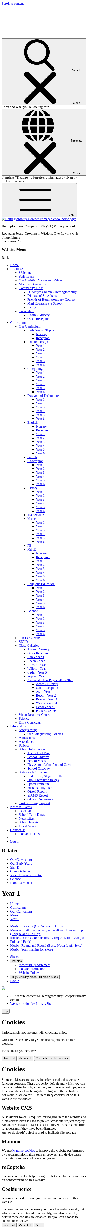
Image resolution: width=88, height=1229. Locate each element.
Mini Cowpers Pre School (44, 303)
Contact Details (29, 834)
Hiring (31, 307)
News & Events (21, 807)
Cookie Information (32, 969)
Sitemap (15, 956)
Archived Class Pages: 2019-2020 (50, 680)
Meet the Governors (32, 284)
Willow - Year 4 (37, 668)
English (32, 422)
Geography (35, 461)
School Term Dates (32, 814)
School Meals (36, 761)
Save (39, 1225)
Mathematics (35, 515)
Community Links (31, 288)
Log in (14, 841)
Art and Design (37, 342)
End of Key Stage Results (44, 776)
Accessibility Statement (34, 965)
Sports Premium (38, 784)
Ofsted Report (36, 791)
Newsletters (27, 818)
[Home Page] (39, 219)
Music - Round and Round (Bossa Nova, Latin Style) (46, 945)
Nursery (41, 334)
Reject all (9, 1058)
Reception (43, 338)
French (32, 457)
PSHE (31, 549)
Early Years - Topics (40, 330)
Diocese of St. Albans (42, 295)
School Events (28, 822)
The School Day (38, 753)
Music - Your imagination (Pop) (31, 949)
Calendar (25, 811)
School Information (32, 749)
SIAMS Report (37, 795)
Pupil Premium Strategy (43, 780)
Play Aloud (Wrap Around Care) (49, 764)
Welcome (25, 272)
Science (32, 611)
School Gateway (38, 768)
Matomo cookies (23, 1150)
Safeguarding (28, 730)
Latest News (27, 826)
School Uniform (38, 757)
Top (5, 1011)
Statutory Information (33, 772)
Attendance (26, 741)
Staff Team (26, 276)
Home (14, 265)
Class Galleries (29, 645)
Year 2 (40, 349)
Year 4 (40, 357)
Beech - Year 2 (37, 661)
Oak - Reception (38, 319)
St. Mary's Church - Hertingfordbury (52, 292)
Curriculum (26, 311)
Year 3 (40, 353)
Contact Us (17, 830)
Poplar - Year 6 (37, 676)
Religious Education (41, 584)
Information (18, 726)
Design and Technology (43, 395)
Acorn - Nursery (38, 315)
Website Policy (29, 972)
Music (31, 518)
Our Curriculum (29, 326)
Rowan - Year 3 (37, 665)
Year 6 (40, 365)
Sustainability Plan (39, 788)
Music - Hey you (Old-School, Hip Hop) (37, 926)
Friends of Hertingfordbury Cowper (51, 299)
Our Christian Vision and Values (40, 280)
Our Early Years (29, 638)
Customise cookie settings (52, 1058)
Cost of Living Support (34, 803)
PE (29, 545)
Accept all (25, 1058)
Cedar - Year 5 (37, 672)
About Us (16, 269)
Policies (24, 745)
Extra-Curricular (30, 722)
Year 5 (40, 361)
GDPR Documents (40, 799)
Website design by (30, 1003)
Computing (35, 369)
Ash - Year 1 (35, 657)
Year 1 (40, 345)
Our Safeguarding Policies (45, 734)
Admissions (27, 738)
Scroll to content (13, 3)
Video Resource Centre (34, 714)
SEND (23, 641)
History (32, 488)
